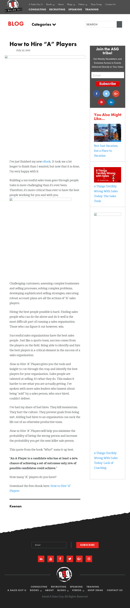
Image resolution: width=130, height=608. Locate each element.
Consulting (37, 9)
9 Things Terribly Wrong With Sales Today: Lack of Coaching (106, 460)
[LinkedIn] (41, 559)
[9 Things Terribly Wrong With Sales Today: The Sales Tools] (107, 181)
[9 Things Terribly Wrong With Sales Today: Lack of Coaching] (107, 215)
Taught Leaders (86, 18)
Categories (42, 24)
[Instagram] (89, 559)
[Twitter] (106, 93)
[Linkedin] (111, 102)
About (61, 4)
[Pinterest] (101, 102)
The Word (83, 14)
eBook (46, 161)
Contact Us (110, 4)
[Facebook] (96, 93)
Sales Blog (73, 10)
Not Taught (52, 14)
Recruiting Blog (75, 14)
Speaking (76, 586)
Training (93, 586)
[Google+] (116, 93)
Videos (81, 4)
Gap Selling (52, 10)
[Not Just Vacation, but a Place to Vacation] (107, 141)
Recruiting (58, 586)
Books (49, 4)
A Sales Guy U (36, 4)
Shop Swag (96, 4)
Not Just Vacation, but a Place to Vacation (106, 151)
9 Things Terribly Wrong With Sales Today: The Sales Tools (106, 193)
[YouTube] (50, 559)
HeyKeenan (84, 10)
